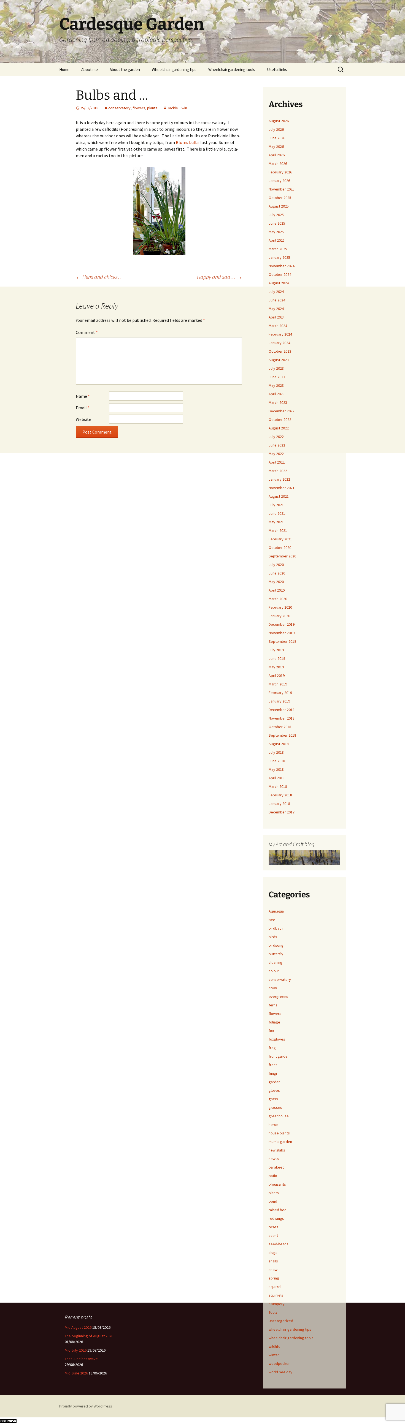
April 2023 (277, 393)
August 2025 (279, 206)
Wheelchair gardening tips (174, 69)
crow (273, 987)
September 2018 (282, 735)
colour (274, 970)
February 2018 (280, 795)
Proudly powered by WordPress (85, 1406)
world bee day (280, 1371)
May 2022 (276, 453)
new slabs (277, 1150)
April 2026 (277, 155)
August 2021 (279, 496)
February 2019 (280, 692)
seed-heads (278, 1243)
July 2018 (276, 752)
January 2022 (279, 479)
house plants (279, 1133)
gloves (274, 1090)
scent (273, 1235)
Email (83, 407)
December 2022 (282, 411)
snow (273, 1269)
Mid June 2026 (76, 1373)
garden (274, 1081)
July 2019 (276, 649)
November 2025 (282, 189)
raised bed (278, 1209)
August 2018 (279, 743)
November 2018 (282, 718)
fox (271, 1030)
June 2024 (277, 300)
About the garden (125, 69)
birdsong (276, 945)
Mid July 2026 (76, 1350)
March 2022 (278, 470)
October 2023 (280, 351)
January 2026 (279, 180)
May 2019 (276, 667)
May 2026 (276, 146)
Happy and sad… (219, 276)
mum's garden (280, 1141)
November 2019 (282, 632)
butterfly (276, 953)
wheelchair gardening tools (291, 1337)
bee (272, 919)
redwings (276, 1218)
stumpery (277, 1303)
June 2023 (277, 376)
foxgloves (277, 1039)
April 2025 (277, 240)
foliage (274, 1022)
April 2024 (277, 317)
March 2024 (278, 325)
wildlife (274, 1346)
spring (274, 1278)
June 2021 (277, 513)
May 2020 (276, 581)
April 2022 (277, 462)
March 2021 (278, 530)
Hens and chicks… (99, 276)
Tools (273, 1312)
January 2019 (279, 701)
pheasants (277, 1184)
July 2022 (276, 436)
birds (273, 936)
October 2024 (280, 274)
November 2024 (282, 265)
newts (274, 1158)
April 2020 (277, 590)
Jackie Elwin (177, 107)
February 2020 (280, 607)
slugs (273, 1252)
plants (152, 107)
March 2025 (278, 248)
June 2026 (277, 137)
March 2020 (278, 598)
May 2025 (276, 231)
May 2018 (276, 769)
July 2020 (276, 564)
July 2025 (276, 214)
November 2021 (282, 487)
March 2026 (278, 163)
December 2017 (282, 812)
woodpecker (279, 1363)
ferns (273, 1005)
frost (273, 1064)
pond (273, 1201)
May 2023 (276, 385)
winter (274, 1354)
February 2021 (280, 539)
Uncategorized (281, 1320)
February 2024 (280, 334)
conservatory (119, 107)
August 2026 (279, 120)
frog (272, 1047)
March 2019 (278, 684)
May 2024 (276, 308)
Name (83, 396)
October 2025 (280, 197)
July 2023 (276, 368)
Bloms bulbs (187, 142)
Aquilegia (276, 911)
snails (273, 1261)
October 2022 (280, 419)
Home (64, 69)
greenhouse (279, 1115)
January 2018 (279, 803)
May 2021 (276, 521)
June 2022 (277, 445)
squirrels (276, 1295)
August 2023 (279, 359)
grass (273, 1098)
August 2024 (279, 283)
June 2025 (277, 223)
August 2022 (279, 428)
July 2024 (276, 291)
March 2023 (278, 402)
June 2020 (277, 573)
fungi (273, 1073)
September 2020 (282, 556)
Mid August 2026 (78, 1327)
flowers (139, 107)
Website (83, 419)
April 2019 (277, 675)
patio (273, 1175)
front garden (279, 1056)
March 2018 (278, 786)
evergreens (278, 996)
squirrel (275, 1286)
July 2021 (276, 504)
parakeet (276, 1167)
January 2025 (279, 257)
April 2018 (277, 777)
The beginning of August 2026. (89, 1335)
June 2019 (277, 658)
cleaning (275, 962)
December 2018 (282, 709)
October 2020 (280, 547)
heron (273, 1124)
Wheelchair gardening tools (231, 69)
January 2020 (279, 615)
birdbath (276, 928)
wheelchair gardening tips (290, 1329)
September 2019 (282, 641)
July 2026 (276, 129)
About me (89, 69)
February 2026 (280, 172)
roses (273, 1226)
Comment (87, 332)
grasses (275, 1107)
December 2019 (282, 624)
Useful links (277, 69)
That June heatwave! (82, 1358)
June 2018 (277, 760)
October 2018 (280, 726)
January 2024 (279, 342)
